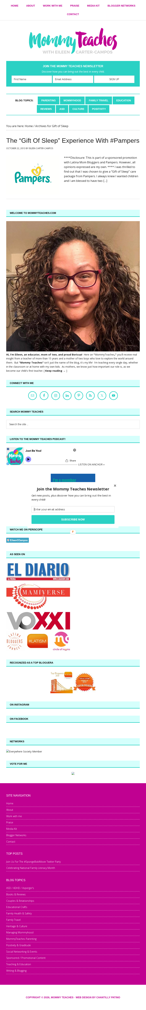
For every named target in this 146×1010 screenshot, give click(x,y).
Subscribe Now (73, 519)
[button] (73, 489)
